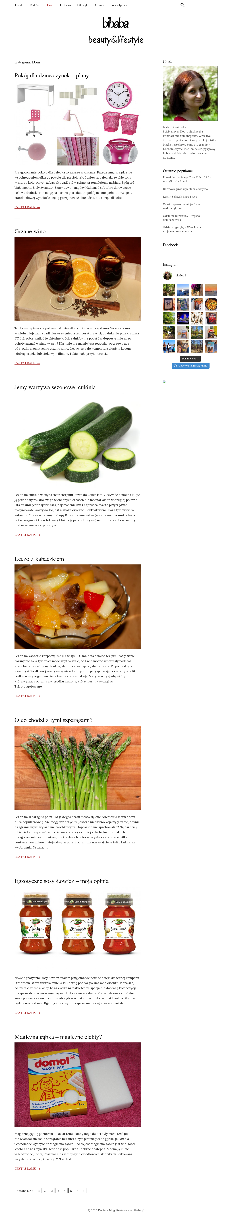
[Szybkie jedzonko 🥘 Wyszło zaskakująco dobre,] (211, 304)
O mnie (100, 5)
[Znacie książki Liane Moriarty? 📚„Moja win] (211, 346)
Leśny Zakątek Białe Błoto (180, 196)
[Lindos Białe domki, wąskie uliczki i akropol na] (197, 290)
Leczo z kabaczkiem (39, 558)
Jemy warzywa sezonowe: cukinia (55, 387)
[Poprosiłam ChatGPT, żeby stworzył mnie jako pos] (197, 318)
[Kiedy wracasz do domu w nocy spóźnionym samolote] (211, 290)
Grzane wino (29, 231)
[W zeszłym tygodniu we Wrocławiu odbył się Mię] (183, 318)
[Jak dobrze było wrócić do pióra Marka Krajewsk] (183, 304)
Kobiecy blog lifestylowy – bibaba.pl (121, 1210)
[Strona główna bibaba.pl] (116, 31)
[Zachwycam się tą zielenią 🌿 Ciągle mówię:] (169, 318)
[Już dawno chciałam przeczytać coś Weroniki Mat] (169, 304)
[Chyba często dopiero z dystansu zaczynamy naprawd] (169, 346)
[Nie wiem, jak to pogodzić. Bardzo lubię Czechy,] (197, 332)
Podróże (35, 5)
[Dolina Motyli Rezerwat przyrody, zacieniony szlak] (169, 290)
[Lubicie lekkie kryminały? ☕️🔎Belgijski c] (183, 332)
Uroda (19, 5)
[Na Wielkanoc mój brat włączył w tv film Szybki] (197, 346)
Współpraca (119, 5)
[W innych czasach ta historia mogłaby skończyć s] (183, 346)
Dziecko (65, 5)
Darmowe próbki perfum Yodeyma (185, 189)
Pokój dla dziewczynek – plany (51, 75)
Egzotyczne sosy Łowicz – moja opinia (61, 880)
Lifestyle (82, 5)
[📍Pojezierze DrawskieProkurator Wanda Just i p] (197, 304)
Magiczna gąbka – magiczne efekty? (58, 1036)
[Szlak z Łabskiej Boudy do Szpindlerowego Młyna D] (169, 332)
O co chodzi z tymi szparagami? (53, 719)
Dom (50, 5)
